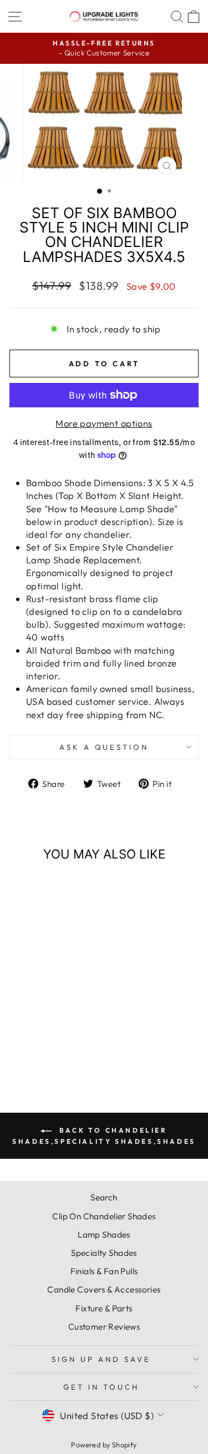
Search (103, 1197)
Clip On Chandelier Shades (103, 1216)
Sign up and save (101, 1359)
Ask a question (104, 747)
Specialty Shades (104, 1253)
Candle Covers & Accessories (103, 1289)
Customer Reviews (104, 1326)
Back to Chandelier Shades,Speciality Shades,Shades (104, 1135)
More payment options (103, 423)
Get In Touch (101, 1386)
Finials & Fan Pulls (104, 1271)
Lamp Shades (104, 1234)
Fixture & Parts (103, 1308)
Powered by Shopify (103, 1444)
